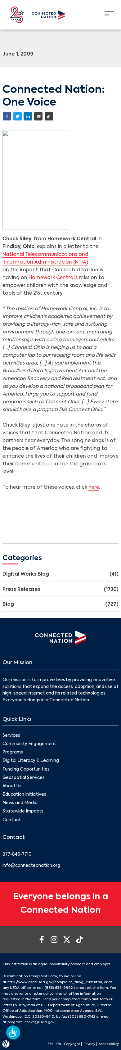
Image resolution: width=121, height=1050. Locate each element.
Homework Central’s (53, 277)
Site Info (54, 1044)
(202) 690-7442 (81, 1017)
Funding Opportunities (26, 769)
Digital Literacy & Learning (30, 761)
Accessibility (109, 1044)
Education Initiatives (24, 795)
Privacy (89, 1044)
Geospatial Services (23, 778)
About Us (11, 786)
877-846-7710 (17, 855)
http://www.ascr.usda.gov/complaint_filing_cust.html (54, 982)
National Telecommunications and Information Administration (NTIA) (45, 258)
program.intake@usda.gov (30, 1022)
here (93, 487)
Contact (11, 820)
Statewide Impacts (22, 811)
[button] (13, 1032)
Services (11, 736)
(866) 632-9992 (58, 988)
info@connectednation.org (31, 866)
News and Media (20, 803)
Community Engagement (29, 744)
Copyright (72, 1044)
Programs (12, 752)
